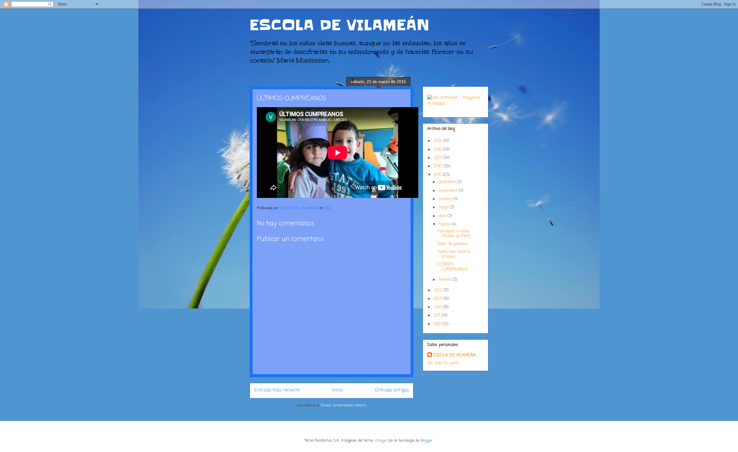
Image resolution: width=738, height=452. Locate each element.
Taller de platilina (452, 244)
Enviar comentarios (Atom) (343, 405)
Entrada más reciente (277, 390)
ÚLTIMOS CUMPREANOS (452, 267)
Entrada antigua (392, 390)
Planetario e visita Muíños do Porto (453, 233)
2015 (438, 175)
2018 (438, 150)
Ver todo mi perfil (443, 363)
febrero (445, 280)
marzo (444, 225)
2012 (438, 307)
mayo (443, 208)
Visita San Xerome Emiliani (453, 254)
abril (442, 216)
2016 (438, 166)
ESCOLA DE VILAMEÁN (340, 25)
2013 (438, 299)
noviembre (448, 191)
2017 (438, 158)
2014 (438, 291)
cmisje (380, 440)
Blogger (426, 440)
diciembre (447, 182)
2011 (438, 316)
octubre (445, 199)
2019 (438, 141)
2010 (438, 324)
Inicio (337, 390)
